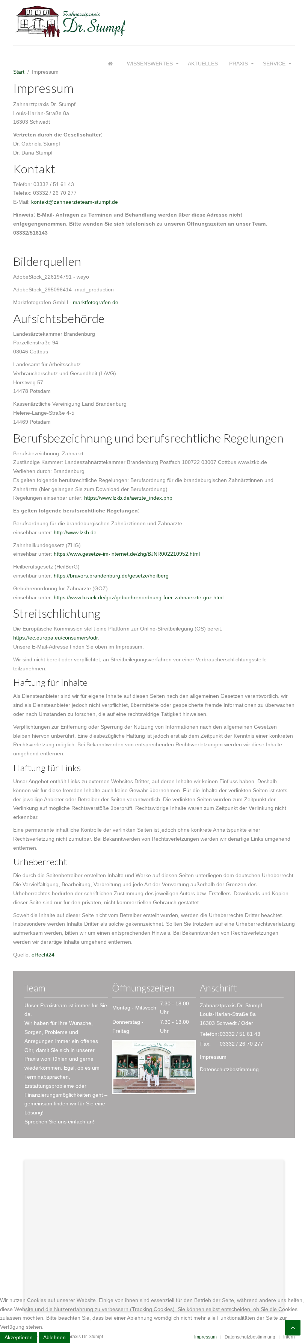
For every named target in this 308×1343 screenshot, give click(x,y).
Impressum (213, 1057)
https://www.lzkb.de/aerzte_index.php (128, 498)
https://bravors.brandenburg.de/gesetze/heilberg (111, 576)
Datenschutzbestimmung (229, 1069)
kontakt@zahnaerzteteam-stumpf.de (74, 202)
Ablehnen (54, 1337)
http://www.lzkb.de (75, 532)
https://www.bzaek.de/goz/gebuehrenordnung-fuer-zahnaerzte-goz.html (138, 597)
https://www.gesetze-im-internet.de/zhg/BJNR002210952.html (127, 554)
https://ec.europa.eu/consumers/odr (55, 638)
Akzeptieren (19, 1337)
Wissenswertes (150, 64)
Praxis (238, 64)
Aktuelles (203, 64)
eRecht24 (43, 955)
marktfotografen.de (95, 302)
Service (274, 64)
